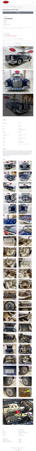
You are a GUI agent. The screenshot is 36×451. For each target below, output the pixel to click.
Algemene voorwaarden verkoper (8, 441)
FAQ (3, 433)
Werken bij (4, 435)
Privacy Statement (21, 435)
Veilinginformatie (18, 43)
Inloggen (20, 440)
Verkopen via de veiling (6, 440)
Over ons (4, 431)
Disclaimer (20, 433)
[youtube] (18, 449)
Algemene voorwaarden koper (23, 432)
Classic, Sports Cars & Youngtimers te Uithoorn (10, 6)
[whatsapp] (16, 449)
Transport (4, 432)
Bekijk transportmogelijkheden (12, 35)
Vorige (16, 7)
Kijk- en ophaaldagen (18, 45)
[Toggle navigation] (32, 2)
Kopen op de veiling (21, 431)
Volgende (19, 7)
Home (3, 6)
